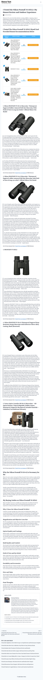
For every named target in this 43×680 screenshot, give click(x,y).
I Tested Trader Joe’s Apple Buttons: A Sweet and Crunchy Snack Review (17, 667)
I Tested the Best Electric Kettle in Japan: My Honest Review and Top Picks (17, 650)
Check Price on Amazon (33, 44)
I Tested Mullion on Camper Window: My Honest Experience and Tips (17, 618)
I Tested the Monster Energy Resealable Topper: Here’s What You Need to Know (19, 620)
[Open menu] (41, 2)
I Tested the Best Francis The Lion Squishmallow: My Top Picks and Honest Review (10, 633)
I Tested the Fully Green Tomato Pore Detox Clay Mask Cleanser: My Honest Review (20, 653)
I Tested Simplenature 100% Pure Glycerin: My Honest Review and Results (32, 632)
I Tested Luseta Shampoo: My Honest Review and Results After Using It (17, 661)
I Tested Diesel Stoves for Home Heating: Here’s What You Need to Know (18, 622)
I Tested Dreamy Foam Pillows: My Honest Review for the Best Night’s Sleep (18, 659)
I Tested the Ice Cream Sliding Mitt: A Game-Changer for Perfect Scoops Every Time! (20, 656)
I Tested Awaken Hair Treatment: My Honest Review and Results (15, 648)
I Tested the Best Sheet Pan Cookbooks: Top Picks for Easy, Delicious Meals (18, 645)
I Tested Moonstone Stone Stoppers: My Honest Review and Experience (17, 664)
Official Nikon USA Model (28, 180)
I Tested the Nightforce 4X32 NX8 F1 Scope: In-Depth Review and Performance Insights (21, 642)
